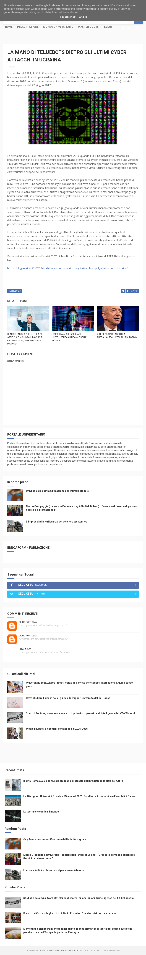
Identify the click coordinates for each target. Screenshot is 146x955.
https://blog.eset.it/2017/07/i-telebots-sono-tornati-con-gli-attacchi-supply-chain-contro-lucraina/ (67, 268)
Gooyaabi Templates (108, 950)
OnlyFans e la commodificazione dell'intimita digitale (57, 490)
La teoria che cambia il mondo (41, 811)
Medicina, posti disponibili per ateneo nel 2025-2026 (57, 728)
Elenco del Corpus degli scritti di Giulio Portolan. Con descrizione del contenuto (70, 913)
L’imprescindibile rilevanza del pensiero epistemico (56, 521)
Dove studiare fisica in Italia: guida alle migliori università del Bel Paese (68, 698)
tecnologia (15, 291)
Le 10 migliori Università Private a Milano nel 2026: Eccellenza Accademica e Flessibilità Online (79, 796)
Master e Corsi (89, 26)
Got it (83, 17)
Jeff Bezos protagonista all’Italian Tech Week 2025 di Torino (117, 336)
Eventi (108, 26)
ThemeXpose (45, 950)
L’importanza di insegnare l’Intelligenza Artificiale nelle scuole (69, 337)
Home (8, 26)
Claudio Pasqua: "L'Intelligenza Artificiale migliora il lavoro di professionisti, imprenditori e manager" (25, 339)
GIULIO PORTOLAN (28, 622)
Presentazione (28, 26)
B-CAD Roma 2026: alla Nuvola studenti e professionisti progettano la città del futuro (73, 780)
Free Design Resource (66, 950)
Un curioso (25, 649)
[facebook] (123, 28)
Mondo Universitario (58, 26)
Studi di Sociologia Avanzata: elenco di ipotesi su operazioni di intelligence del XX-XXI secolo (81, 713)
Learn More (67, 17)
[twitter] (129, 28)
